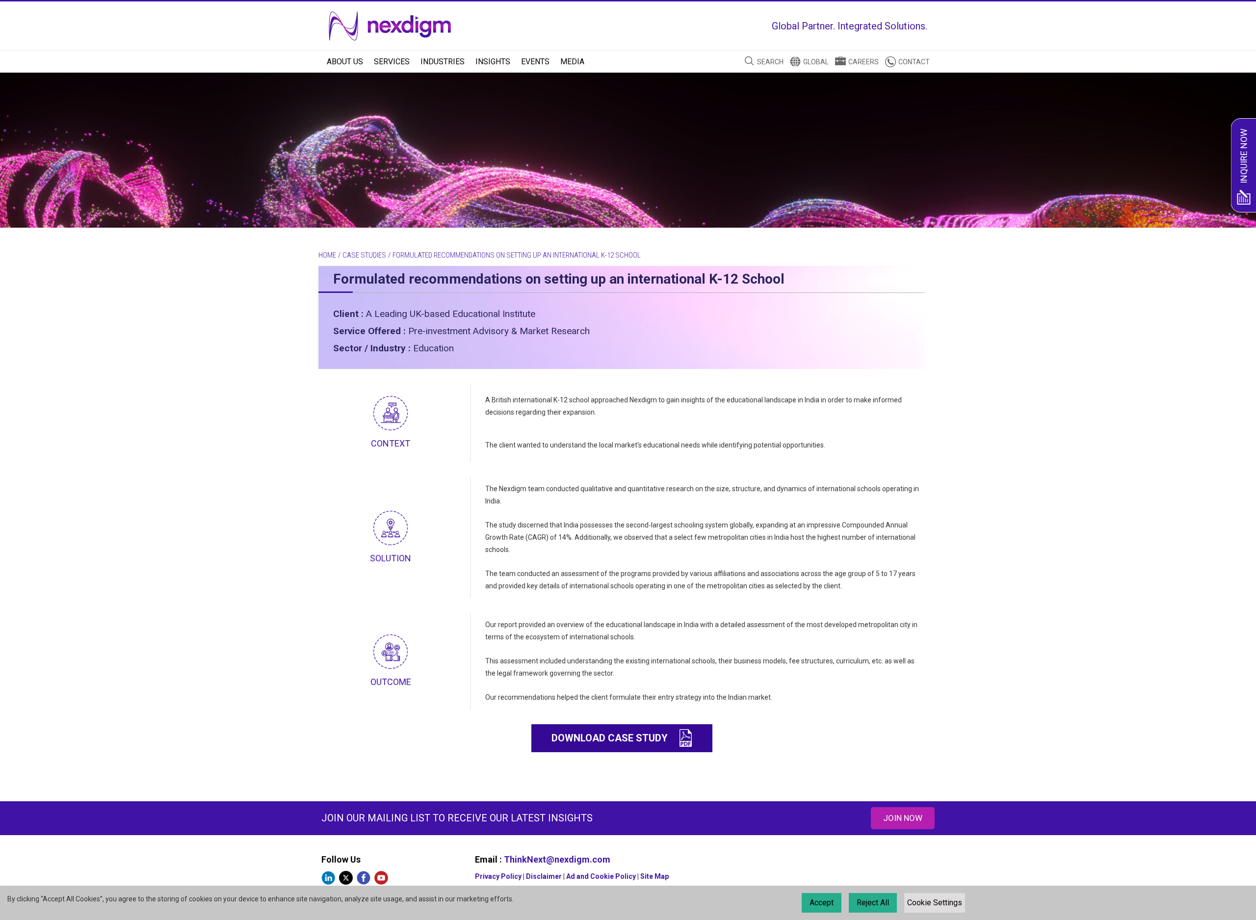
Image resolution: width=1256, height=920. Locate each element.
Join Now (902, 818)
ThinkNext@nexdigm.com (557, 859)
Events (535, 61)
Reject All (873, 902)
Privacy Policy (498, 876)
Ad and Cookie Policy (601, 876)
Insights (492, 61)
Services (392, 61)
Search (770, 62)
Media (572, 61)
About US (345, 61)
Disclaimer (544, 876)
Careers (863, 62)
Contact (914, 62)
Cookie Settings (934, 902)
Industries (442, 61)
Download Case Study (609, 738)
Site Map (654, 876)
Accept (822, 902)
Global (816, 62)
